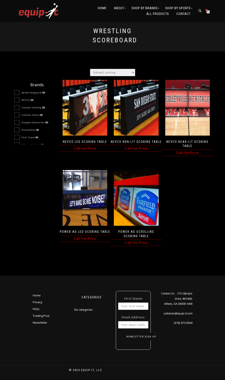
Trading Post (41, 316)
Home (102, 8)
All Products (157, 14)
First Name (133, 298)
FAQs (36, 309)
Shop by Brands (145, 8)
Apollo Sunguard (33, 92)
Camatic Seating (33, 107)
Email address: (133, 317)
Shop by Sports (178, 8)
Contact (183, 14)
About (119, 8)
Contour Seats (32, 115)
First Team (30, 137)
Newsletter (40, 322)
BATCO (27, 100)
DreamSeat (30, 129)
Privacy (37, 302)
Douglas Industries (35, 122)
